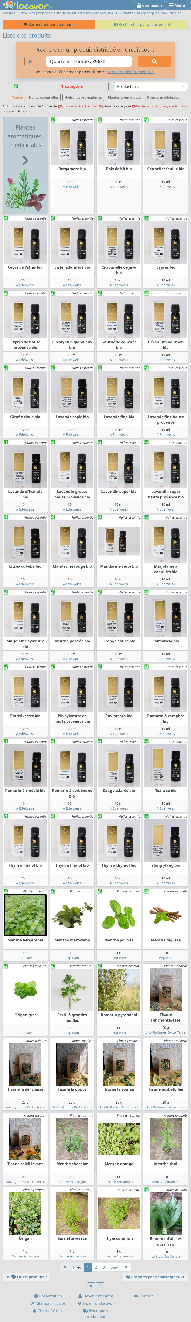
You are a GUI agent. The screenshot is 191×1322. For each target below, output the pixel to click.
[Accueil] (28, 4)
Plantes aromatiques (124, 97)
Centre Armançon (72, 1181)
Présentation (50, 1296)
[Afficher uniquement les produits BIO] (16, 86)
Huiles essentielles (43, 97)
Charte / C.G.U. (50, 1310)
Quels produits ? (31, 1277)
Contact (145, 1296)
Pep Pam (25, 958)
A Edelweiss (72, 186)
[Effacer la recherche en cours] (30, 61)
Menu (179, 5)
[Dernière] (126, 1267)
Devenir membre (97, 1296)
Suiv (114, 1267)
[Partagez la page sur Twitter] (91, 1285)
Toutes (17, 97)
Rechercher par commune (51, 24)
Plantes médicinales (163, 97)
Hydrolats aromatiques (83, 97)
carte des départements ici (130, 71)
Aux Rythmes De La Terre (165, 1032)
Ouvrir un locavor (98, 1303)
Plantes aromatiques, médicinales (161, 106)
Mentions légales (50, 1303)
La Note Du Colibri (166, 1256)
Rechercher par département (144, 24)
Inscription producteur (96, 1313)
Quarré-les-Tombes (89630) (82, 106)
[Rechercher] (154, 61)
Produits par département (155, 1277)
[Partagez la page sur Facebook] (100, 1285)
